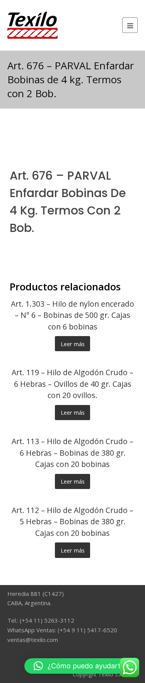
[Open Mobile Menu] (130, 25)
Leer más (73, 344)
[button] (80, 666)
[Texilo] (32, 24)
